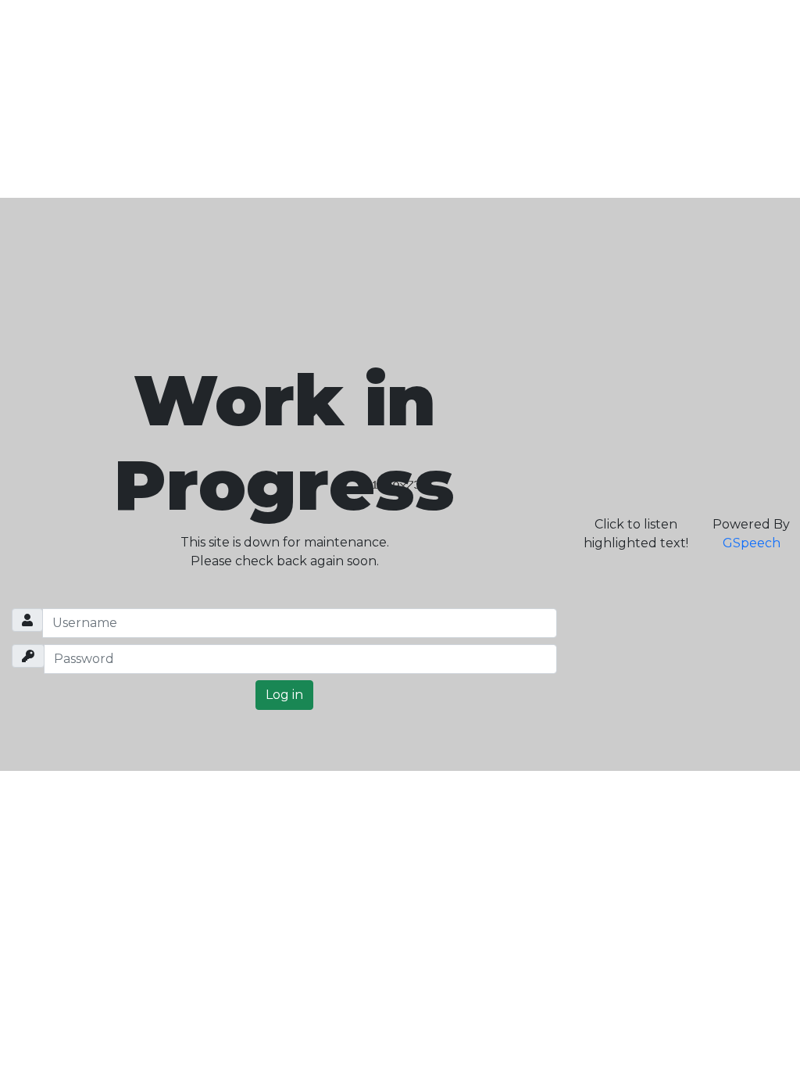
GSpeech (751, 543)
